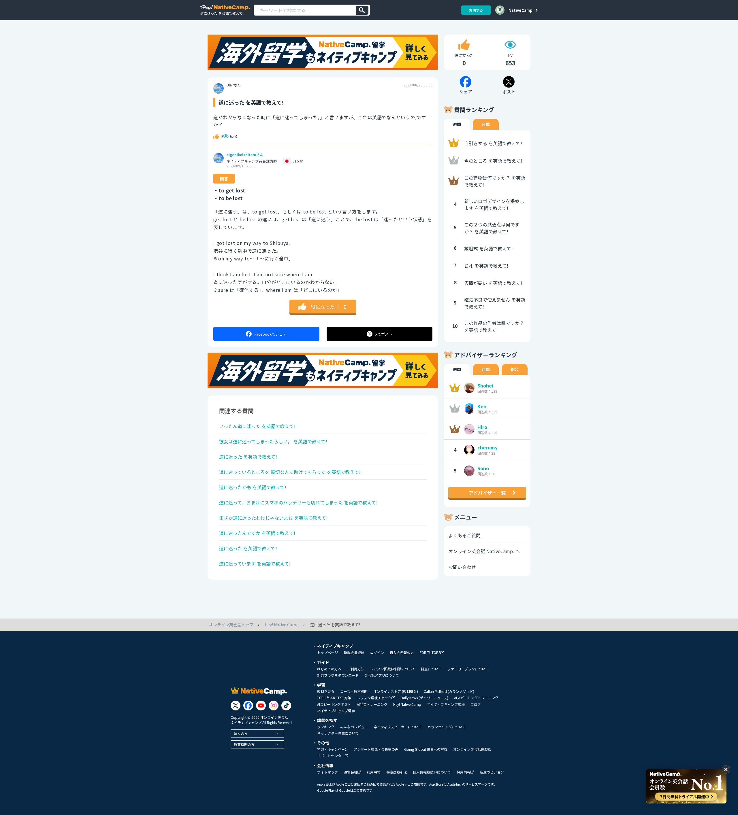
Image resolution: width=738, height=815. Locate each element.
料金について (431, 669)
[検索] (362, 10)
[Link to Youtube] (261, 705)
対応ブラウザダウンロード (338, 675)
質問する (476, 9)
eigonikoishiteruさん (245, 154)
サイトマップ (327, 772)
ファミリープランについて (468, 669)
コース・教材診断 (354, 691)
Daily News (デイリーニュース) (424, 697)
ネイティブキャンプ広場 (446, 704)
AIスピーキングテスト (334, 704)
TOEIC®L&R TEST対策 (334, 697)
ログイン (377, 652)
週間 (457, 124)
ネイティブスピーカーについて (398, 727)
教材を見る (325, 691)
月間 (486, 124)
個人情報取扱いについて (432, 772)
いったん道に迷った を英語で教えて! (257, 426)
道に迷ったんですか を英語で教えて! (257, 533)
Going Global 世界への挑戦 (425, 749)
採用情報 (463, 772)
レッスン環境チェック (374, 698)
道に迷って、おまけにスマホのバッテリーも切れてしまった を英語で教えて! (298, 502)
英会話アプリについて (381, 675)
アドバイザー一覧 (487, 492)
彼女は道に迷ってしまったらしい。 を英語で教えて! (273, 441)
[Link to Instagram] (273, 705)
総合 (515, 369)
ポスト (383, 334)
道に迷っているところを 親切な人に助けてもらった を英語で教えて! (290, 471)
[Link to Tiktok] (286, 705)
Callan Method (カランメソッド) (449, 691)
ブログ (475, 704)
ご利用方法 (355, 669)
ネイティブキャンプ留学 (336, 710)
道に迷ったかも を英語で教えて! (252, 487)
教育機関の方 (244, 744)
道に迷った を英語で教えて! (248, 456)
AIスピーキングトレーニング (476, 697)
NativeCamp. (521, 10)
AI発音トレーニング (372, 704)
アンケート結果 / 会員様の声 (376, 749)
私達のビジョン (492, 772)
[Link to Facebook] (248, 705)
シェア (271, 334)
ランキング (325, 727)
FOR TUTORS (430, 653)
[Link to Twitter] (235, 705)
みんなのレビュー (354, 727)
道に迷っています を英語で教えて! (255, 563)
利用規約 (374, 772)
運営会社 (350, 772)
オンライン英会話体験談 (472, 749)
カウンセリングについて (447, 727)
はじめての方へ (329, 669)
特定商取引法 (396, 772)
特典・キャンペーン (332, 749)
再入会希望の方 (402, 652)
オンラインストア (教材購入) (395, 691)
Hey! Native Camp (407, 704)
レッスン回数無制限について (392, 669)
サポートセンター (331, 756)
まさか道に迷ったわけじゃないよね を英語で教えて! (273, 517)
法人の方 (241, 733)
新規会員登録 (354, 652)
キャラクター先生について (338, 733)
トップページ (327, 652)
